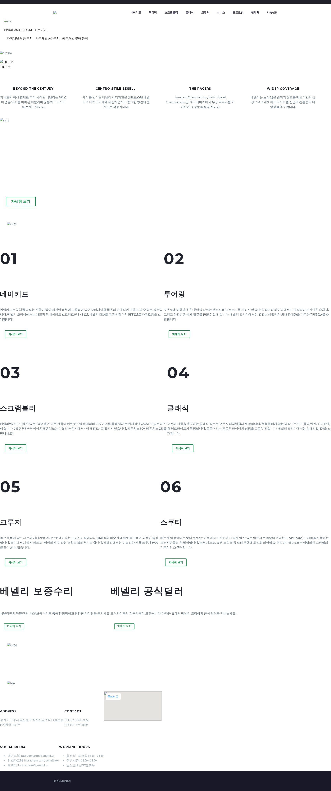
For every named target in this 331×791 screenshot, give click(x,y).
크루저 (205, 12)
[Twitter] (266, 781)
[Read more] (123, 96)
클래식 (190, 12)
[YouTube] (276, 781)
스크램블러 (171, 12)
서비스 (221, 12)
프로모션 (238, 12)
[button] (105, 71)
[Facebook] (261, 781)
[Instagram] (271, 781)
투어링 (153, 12)
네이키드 (135, 12)
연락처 (255, 12)
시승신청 (272, 12)
